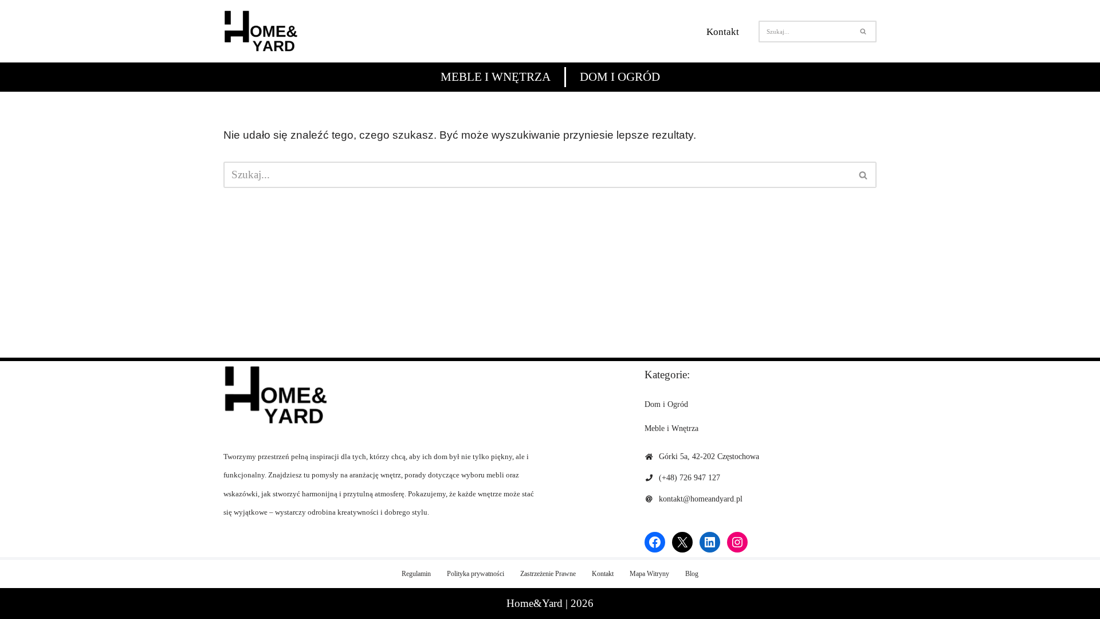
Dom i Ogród (620, 77)
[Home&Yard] (260, 31)
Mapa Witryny (649, 574)
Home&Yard (534, 603)
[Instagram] (737, 542)
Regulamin (416, 574)
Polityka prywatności (475, 574)
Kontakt (722, 31)
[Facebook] (655, 542)
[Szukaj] (864, 31)
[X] (682, 542)
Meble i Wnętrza (496, 77)
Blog (691, 574)
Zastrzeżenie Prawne (548, 574)
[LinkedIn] (710, 542)
